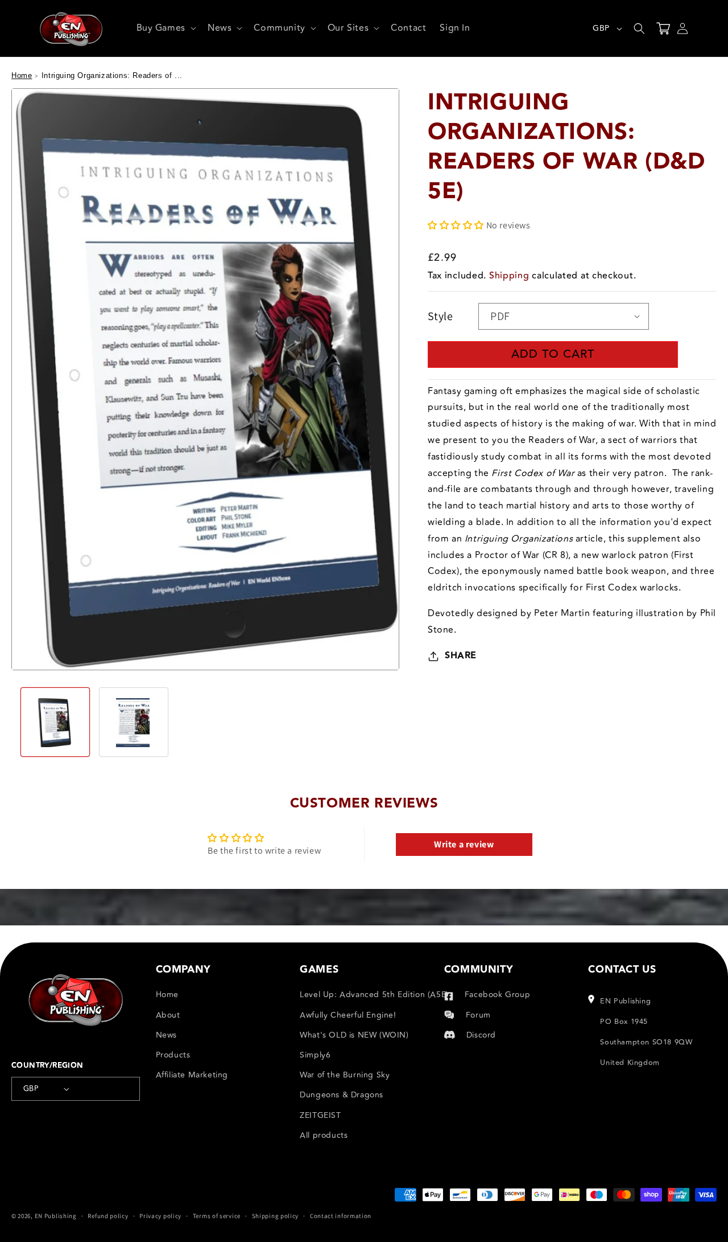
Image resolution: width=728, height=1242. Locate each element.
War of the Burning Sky (345, 1075)
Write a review (464, 844)
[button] (165, 28)
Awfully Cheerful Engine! (348, 1015)
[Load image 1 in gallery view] (55, 722)
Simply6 (315, 1055)
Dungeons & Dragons (341, 1095)
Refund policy (108, 1216)
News (166, 1035)
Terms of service (217, 1216)
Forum (478, 1015)
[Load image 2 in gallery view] (133, 722)
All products (324, 1135)
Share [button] (461, 655)
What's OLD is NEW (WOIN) (354, 1035)
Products (173, 1055)
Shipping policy (275, 1216)
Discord (481, 1035)
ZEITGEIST (320, 1115)
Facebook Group (497, 995)
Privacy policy (160, 1216)
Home (21, 75)
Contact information (340, 1216)
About (168, 1015)
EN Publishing (56, 1216)
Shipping (509, 275)
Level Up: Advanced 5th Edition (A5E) (374, 995)
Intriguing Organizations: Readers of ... (112, 75)
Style (440, 316)
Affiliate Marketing (192, 1075)
